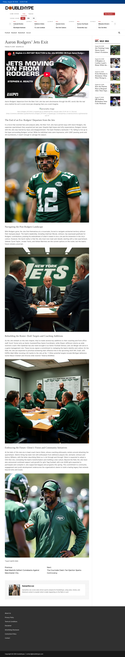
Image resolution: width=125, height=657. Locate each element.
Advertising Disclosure (12, 630)
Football (7, 33)
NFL (34, 18)
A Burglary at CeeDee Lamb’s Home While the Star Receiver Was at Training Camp (101, 65)
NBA (28, 18)
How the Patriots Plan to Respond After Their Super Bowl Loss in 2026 (101, 89)
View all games (109, 13)
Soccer (28, 33)
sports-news (14, 561)
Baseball (14, 33)
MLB (23, 18)
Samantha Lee (20, 46)
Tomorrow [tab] (30, 13)
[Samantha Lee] (14, 590)
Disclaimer (8, 625)
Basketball (21, 33)
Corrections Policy (10, 634)
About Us (8, 613)
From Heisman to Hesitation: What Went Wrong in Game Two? (101, 77)
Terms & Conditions (11, 621)
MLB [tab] (102, 41)
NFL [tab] (97, 41)
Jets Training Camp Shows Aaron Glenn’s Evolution (102, 50)
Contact (7, 638)
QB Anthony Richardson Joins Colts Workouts (101, 101)
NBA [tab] (107, 41)
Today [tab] (23, 13)
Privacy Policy (9, 617)
